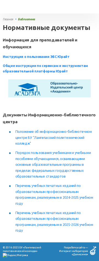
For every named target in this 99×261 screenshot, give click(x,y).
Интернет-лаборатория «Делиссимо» (73, 252)
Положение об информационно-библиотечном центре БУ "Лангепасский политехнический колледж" (53, 137)
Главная (8, 19)
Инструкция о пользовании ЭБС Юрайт (36, 56)
